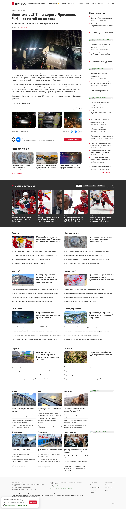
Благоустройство (72, 308)
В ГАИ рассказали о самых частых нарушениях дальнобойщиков (101, 151)
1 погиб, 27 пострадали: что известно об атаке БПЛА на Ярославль (32, 327)
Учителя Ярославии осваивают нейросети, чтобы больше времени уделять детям (36, 335)
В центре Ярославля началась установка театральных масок (83, 339)
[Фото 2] (50, 120)
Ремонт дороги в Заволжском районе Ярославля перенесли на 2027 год (47, 356)
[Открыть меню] (113, 3)
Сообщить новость (73, 139)
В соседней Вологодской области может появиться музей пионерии (101, 144)
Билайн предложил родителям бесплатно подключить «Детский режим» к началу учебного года (74, 468)
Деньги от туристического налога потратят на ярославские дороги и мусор (35, 293)
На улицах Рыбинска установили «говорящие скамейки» (81, 335)
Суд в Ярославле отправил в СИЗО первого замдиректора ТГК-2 (84, 289)
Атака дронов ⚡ (54, 3)
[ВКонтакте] (18, 139)
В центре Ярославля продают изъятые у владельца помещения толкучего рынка (100, 159)
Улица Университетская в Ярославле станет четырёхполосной (31, 371)
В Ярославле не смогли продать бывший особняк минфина (21, 450)
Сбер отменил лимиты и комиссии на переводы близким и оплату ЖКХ (49, 409)
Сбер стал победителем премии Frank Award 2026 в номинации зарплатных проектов (75, 450)
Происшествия (72, 3)
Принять (33, 502)
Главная (14, 10)
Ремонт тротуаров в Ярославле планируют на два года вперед (83, 327)
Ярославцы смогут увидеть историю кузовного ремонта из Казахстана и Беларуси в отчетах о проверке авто (102, 136)
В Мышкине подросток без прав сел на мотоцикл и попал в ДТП (101, 62)
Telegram (108, 485)
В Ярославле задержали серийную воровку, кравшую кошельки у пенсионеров (88, 293)
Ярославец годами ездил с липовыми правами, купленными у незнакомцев (101, 74)
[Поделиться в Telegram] (71, 131)
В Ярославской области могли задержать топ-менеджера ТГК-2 (83, 297)
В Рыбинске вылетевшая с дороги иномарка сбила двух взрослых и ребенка (101, 112)
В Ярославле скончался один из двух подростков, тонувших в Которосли (100, 45)
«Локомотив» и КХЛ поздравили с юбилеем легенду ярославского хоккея (101, 103)
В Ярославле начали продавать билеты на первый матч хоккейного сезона (34, 255)
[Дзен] (14, 139)
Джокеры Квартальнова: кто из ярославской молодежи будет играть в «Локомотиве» (48, 219)
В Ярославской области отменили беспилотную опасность (101, 167)
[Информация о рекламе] (111, 40)
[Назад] (75, 109)
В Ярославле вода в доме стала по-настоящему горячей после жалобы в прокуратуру (47, 420)
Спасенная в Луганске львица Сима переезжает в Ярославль (102, 33)
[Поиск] (108, 3)
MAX (106, 492)
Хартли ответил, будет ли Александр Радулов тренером (28, 263)
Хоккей (64, 3)
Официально (104, 85)
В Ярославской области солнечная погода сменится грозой (82, 379)
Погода (93, 3)
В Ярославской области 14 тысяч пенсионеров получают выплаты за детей (34, 331)
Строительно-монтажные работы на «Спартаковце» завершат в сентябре (87, 331)
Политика (103, 124)
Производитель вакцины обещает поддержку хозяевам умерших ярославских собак (101, 90)
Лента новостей (97, 13)
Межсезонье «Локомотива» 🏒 (37, 3)
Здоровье (103, 94)
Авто (101, 154)
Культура (102, 147)
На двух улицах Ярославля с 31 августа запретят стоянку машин (101, 82)
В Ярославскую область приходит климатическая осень (81, 371)
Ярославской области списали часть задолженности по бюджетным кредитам (100, 120)
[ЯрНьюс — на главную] (19, 3)
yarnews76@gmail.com (59, 486)
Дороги (81, 3)
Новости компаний (70, 432)
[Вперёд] (80, 109)
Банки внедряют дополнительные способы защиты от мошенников (32, 301)
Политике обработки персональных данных (15, 505)
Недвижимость (17, 432)
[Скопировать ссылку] (80, 131)
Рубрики (100, 3)
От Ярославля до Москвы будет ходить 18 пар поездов (50, 450)
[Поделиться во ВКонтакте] (75, 131)
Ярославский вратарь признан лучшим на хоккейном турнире (31, 259)
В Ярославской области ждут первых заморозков (100, 353)
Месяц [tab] (79, 186)
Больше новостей (105, 172)
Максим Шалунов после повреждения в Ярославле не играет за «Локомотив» (102, 25)
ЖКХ (39, 391)
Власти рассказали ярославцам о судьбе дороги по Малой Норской (32, 379)
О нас (92, 485)
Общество (103, 131)
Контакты (93, 490)
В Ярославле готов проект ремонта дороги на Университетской (31, 375)
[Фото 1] (24, 120)
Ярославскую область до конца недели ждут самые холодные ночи (84, 367)
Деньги (87, 3)
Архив (92, 492)
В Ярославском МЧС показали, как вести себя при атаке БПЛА (101, 128)
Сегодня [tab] (100, 186)
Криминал (103, 78)
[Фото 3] (76, 120)
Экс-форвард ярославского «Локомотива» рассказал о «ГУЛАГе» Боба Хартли (73, 219)
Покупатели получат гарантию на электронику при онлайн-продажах (33, 297)
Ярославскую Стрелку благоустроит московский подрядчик (101, 315)
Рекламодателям (95, 487)
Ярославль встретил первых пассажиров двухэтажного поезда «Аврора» (34, 367)
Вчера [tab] (93, 186)
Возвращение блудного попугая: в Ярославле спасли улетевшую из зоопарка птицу (101, 54)
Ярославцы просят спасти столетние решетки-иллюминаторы (101, 17)
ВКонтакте (108, 487)
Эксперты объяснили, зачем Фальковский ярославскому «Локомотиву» (21, 219)
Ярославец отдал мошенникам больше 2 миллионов (80, 301)
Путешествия (42, 432)
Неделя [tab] (86, 186)
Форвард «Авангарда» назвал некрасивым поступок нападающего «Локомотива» (100, 219)
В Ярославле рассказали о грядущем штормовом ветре (81, 375)
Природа (102, 36)
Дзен (106, 490)
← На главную (17, 173)
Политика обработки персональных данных (60, 488)
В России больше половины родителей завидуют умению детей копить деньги (35, 289)
